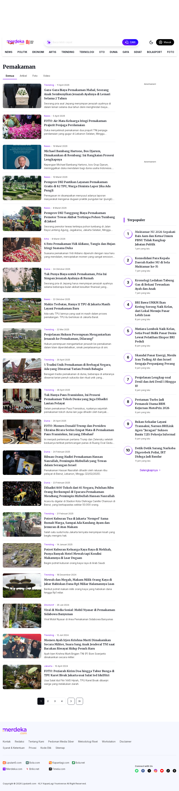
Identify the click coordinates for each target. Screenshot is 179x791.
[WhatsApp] (136, 770)
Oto (102, 51)
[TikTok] (168, 770)
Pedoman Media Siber (61, 741)
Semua (10, 75)
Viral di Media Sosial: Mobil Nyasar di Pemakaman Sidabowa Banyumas (79, 612)
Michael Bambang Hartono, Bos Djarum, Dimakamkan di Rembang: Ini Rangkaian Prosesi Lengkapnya (79, 155)
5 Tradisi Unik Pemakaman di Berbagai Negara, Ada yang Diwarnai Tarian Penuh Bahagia (77, 367)
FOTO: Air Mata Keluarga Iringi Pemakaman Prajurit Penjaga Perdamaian (75, 123)
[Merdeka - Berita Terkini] (20, 42)
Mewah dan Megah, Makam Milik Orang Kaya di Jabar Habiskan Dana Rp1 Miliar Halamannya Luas (79, 582)
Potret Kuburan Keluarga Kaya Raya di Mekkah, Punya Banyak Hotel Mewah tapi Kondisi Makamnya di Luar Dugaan (77, 554)
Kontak (7, 741)
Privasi (32, 747)
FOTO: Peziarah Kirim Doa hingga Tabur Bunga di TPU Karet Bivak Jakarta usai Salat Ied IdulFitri (79, 673)
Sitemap (60, 747)
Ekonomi (38, 51)
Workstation (109, 741)
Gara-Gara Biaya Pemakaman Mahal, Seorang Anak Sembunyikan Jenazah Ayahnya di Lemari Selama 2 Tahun (77, 94)
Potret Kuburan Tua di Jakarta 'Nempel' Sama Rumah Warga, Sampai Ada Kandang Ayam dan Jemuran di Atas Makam (77, 523)
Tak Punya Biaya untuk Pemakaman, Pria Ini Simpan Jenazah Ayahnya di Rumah (75, 276)
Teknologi (86, 51)
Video (46, 75)
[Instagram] (155, 770)
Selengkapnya (149, 470)
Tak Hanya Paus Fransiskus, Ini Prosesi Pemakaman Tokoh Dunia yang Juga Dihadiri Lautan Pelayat (76, 399)
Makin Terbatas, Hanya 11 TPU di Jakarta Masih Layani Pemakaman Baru (77, 306)
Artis (52, 51)
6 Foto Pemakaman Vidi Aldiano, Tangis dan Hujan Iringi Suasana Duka (79, 246)
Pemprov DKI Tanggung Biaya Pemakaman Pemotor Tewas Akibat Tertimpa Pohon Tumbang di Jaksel (79, 217)
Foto (170, 51)
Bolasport (154, 51)
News (8, 51)
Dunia (113, 51)
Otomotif (49, 605)
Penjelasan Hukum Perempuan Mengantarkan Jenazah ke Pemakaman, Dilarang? (77, 336)
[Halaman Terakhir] (79, 701)
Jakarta (48, 666)
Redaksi (19, 741)
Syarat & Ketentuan (14, 747)
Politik (22, 51)
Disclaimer (125, 741)
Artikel (23, 75)
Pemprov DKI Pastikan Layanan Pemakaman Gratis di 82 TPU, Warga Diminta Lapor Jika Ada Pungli (77, 186)
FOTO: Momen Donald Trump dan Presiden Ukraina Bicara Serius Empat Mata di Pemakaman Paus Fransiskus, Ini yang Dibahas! (79, 430)
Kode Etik (46, 747)
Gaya (126, 51)
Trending (67, 51)
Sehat (138, 51)
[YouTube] (162, 770)
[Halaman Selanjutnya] (71, 701)
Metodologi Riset (88, 741)
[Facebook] (143, 770)
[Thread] (174, 770)
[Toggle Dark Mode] (151, 42)
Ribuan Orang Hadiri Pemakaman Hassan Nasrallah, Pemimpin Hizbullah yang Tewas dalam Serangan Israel (75, 461)
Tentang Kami (36, 741)
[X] (149, 770)
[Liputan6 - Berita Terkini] (15, 730)
